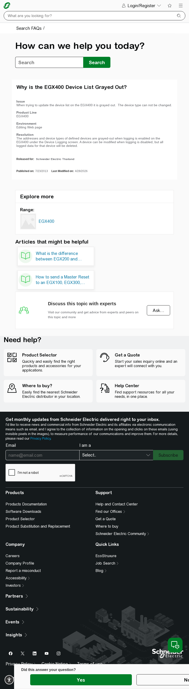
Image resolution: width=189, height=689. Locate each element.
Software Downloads (23, 511)
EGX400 (46, 221)
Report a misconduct (23, 570)
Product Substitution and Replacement (38, 526)
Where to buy (106, 526)
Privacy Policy (40, 438)
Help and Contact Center (116, 504)
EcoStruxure (105, 556)
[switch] (9, 679)
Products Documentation (26, 504)
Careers (13, 556)
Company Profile (20, 563)
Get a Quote (105, 519)
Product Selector (20, 519)
